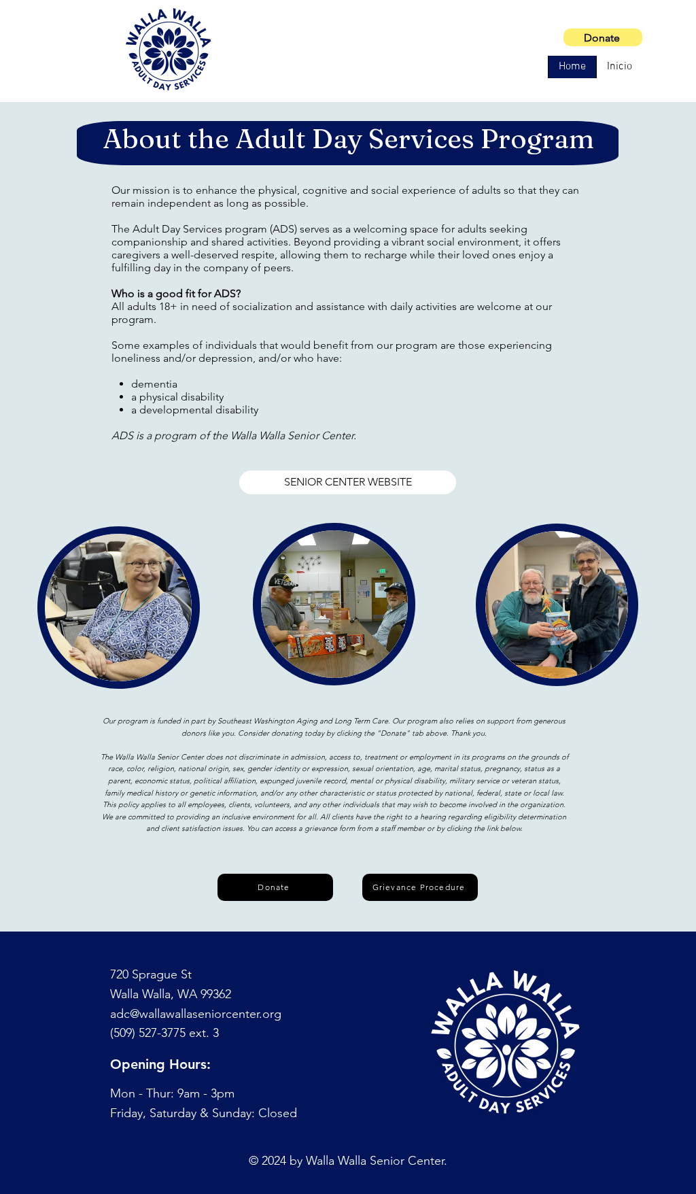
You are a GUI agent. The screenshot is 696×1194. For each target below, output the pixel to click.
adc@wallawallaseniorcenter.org (195, 1013)
